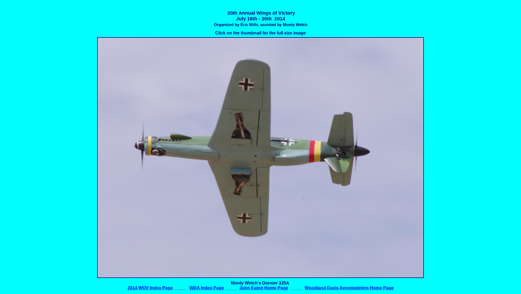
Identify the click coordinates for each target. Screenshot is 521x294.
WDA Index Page (206, 288)
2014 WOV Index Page (150, 288)
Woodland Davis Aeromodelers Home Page (349, 288)
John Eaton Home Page (263, 288)
